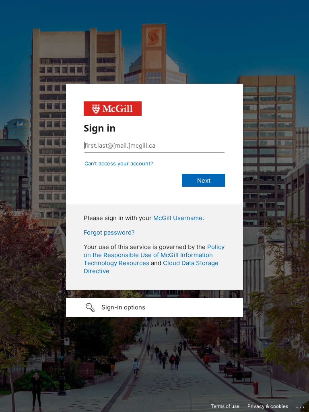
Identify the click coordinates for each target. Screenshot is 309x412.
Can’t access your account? (118, 163)
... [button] (301, 405)
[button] (154, 307)
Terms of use (225, 406)
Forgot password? (109, 232)
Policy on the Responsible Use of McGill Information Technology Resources (154, 255)
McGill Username (177, 218)
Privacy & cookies (267, 406)
